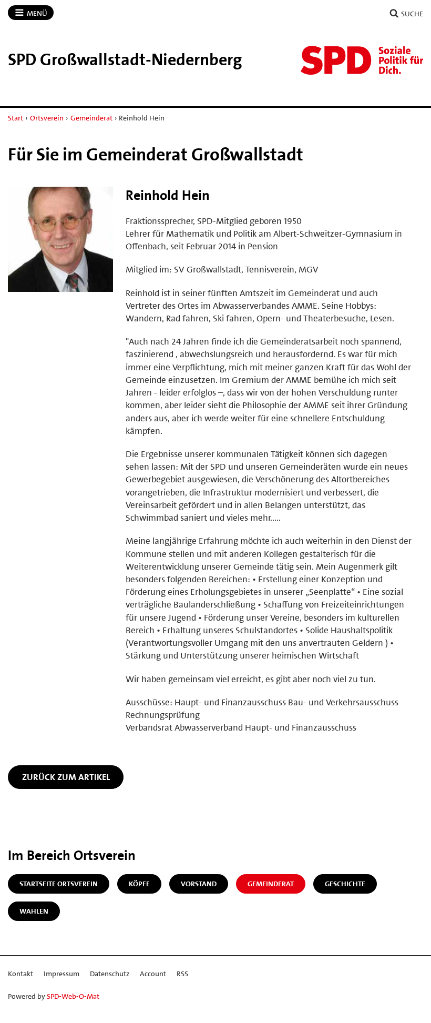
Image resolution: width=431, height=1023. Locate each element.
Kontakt (20, 973)
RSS (182, 973)
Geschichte (345, 883)
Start (15, 118)
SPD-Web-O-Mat (73, 996)
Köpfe (139, 883)
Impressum (61, 973)
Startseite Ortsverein (58, 883)
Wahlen (33, 911)
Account (153, 973)
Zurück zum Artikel (66, 777)
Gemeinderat (91, 118)
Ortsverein (47, 118)
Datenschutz (109, 973)
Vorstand (199, 883)
